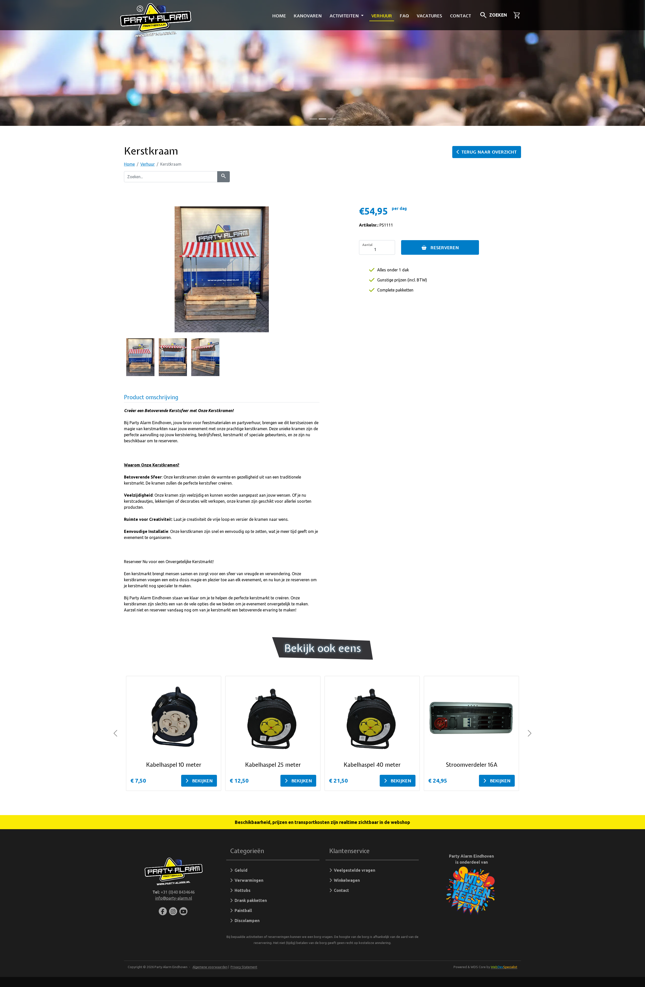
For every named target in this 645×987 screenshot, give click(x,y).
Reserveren (445, 247)
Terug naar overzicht (489, 152)
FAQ (404, 16)
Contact (460, 16)
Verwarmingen (248, 880)
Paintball (242, 910)
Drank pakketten (250, 900)
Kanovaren (308, 16)
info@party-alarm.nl (173, 898)
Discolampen (246, 920)
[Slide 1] (322, 119)
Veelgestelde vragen (353, 870)
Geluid (240, 870)
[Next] (530, 733)
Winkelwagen (346, 880)
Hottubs (241, 890)
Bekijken (202, 781)
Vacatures (429, 16)
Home (279, 16)
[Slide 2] (331, 119)
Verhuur (381, 16)
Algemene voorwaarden (210, 967)
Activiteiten (345, 16)
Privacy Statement (244, 967)
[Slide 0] (313, 119)
